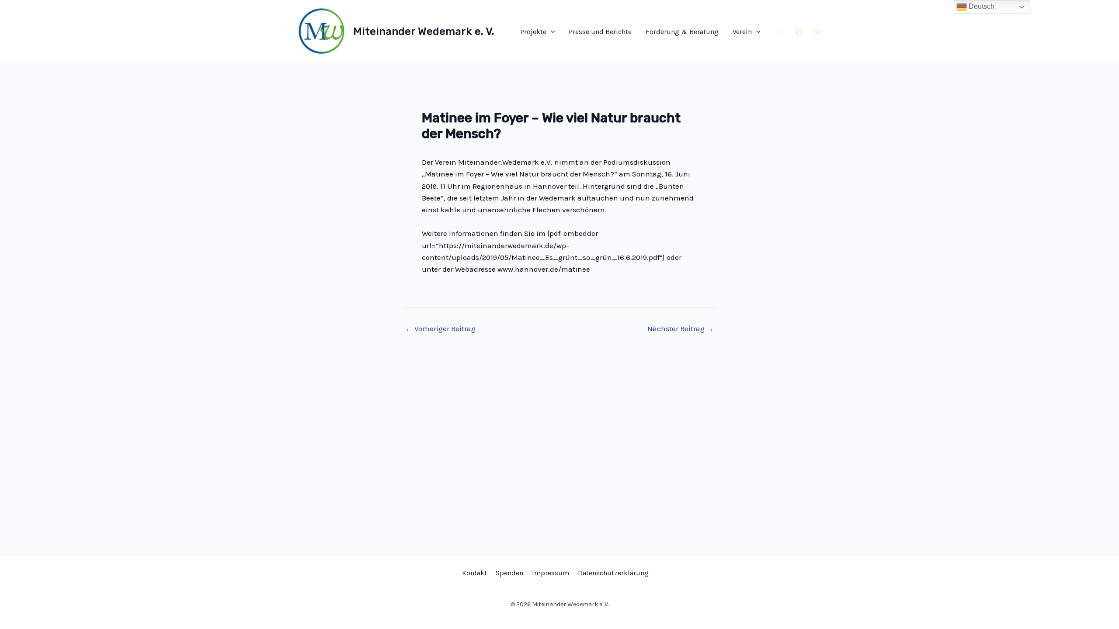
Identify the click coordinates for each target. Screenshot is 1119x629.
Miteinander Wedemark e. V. (423, 31)
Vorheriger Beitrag (440, 328)
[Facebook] (799, 32)
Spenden (509, 573)
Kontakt (474, 573)
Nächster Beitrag (680, 328)
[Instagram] (780, 32)
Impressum (550, 573)
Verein (742, 31)
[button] (550, 31)
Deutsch (980, 6)
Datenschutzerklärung (613, 573)
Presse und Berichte (600, 31)
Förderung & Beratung (682, 31)
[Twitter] (818, 32)
